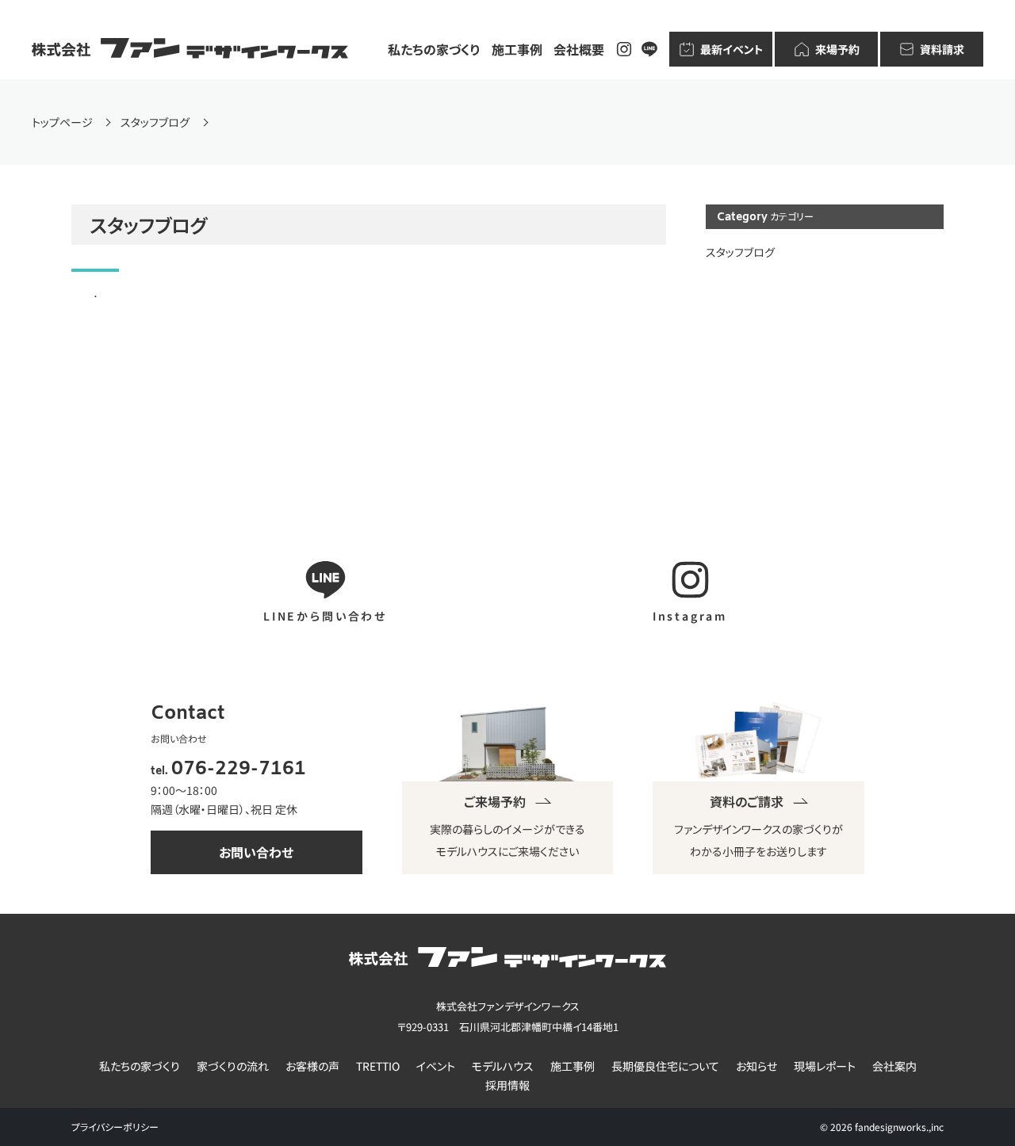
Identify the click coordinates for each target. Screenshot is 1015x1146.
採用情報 (507, 1085)
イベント (435, 1066)
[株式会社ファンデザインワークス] (190, 49)
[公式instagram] (624, 49)
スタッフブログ (740, 252)
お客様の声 (312, 1066)
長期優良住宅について (665, 1066)
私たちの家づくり (434, 49)
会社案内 (894, 1066)
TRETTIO (378, 1066)
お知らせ (756, 1066)
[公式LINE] (649, 49)
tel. (228, 771)
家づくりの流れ (233, 1066)
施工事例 (517, 49)
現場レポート (825, 1066)
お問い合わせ (256, 851)
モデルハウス (503, 1066)
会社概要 (578, 49)
